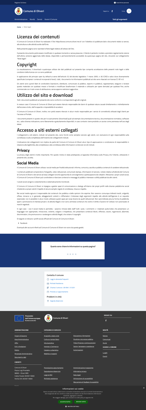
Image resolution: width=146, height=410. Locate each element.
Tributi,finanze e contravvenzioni (84, 343)
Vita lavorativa (49, 343)
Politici (17, 350)
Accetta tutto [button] (65, 402)
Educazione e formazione (81, 336)
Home (19, 27)
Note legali (77, 375)
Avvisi (105, 343)
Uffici (16, 343)
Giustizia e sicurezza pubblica (83, 339)
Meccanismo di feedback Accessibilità (85, 382)
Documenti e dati (20, 357)
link (92, 397)
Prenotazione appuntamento (53, 368)
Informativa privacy (80, 371)
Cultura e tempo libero (51, 339)
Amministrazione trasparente (83, 368)
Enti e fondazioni (20, 346)
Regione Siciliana (20, 2)
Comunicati (106, 339)
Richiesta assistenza (51, 378)
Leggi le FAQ (48, 375)
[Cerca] (129, 11)
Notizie (105, 336)
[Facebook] (111, 11)
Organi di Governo (21, 336)
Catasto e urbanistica (51, 350)
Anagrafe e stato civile (51, 336)
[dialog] (73, 398)
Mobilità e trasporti (50, 353)
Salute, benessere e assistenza (83, 346)
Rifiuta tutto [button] (81, 402)
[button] (73, 406)
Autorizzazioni (78, 350)
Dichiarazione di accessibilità (83, 378)
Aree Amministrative (22, 339)
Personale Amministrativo (23, 353)
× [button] (144, 388)
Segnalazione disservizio (52, 371)
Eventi (105, 356)
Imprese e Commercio (51, 346)
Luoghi (105, 353)
